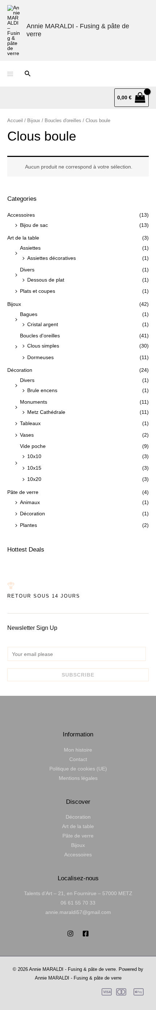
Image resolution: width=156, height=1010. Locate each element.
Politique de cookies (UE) (78, 769)
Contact (78, 759)
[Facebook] (85, 933)
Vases (27, 435)
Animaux (30, 502)
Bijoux (14, 304)
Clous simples (43, 346)
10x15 (34, 468)
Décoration (19, 370)
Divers (27, 270)
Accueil (15, 120)
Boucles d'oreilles (40, 335)
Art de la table (23, 238)
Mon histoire (78, 750)
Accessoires (21, 215)
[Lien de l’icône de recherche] (28, 74)
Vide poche (33, 446)
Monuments (33, 402)
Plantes (28, 525)
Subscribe (78, 675)
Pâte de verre (22, 492)
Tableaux (30, 423)
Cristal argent (42, 324)
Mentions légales (78, 778)
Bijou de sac (34, 225)
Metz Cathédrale (46, 412)
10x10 (34, 456)
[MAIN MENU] (10, 74)
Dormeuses (40, 357)
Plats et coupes (37, 291)
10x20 (34, 479)
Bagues (28, 314)
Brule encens (42, 390)
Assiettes (30, 248)
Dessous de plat (45, 280)
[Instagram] (70, 933)
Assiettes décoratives (51, 258)
